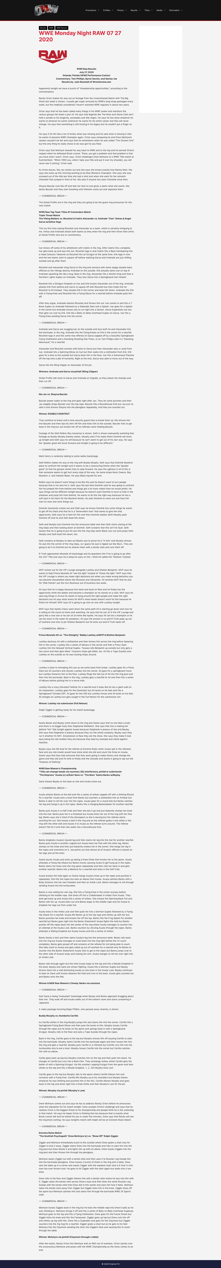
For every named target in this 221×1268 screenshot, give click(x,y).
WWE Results (62, 28)
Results (134, 10)
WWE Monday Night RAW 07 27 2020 (80, 36)
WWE (51, 28)
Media (159, 10)
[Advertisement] (160, 69)
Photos (120, 10)
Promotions (91, 10)
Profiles (106, 10)
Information (174, 10)
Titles (147, 10)
